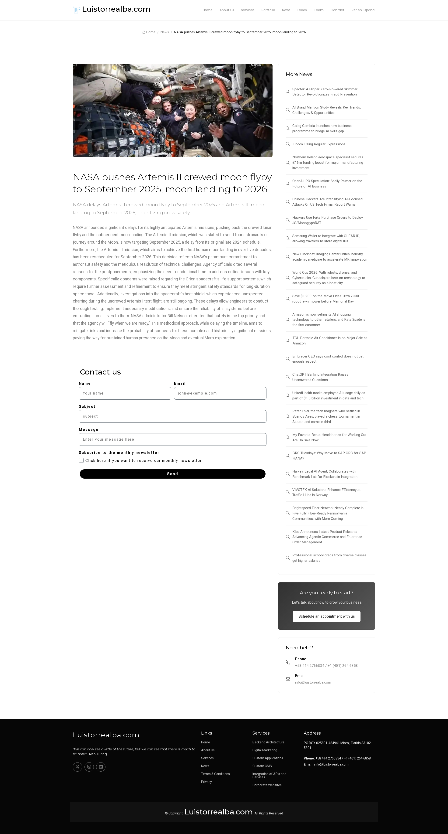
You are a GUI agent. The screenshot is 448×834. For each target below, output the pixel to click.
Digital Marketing (264, 750)
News (286, 10)
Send (172, 474)
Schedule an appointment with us (326, 616)
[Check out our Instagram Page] (89, 767)
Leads (302, 10)
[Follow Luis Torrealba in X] (77, 767)
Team (319, 10)
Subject (87, 406)
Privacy (206, 781)
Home (208, 10)
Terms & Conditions (215, 774)
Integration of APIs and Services (269, 775)
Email (180, 383)
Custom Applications (267, 758)
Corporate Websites (267, 785)
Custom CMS (262, 766)
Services (248, 10)
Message (89, 429)
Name (85, 383)
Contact (337, 10)
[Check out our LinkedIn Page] (100, 767)
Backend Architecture (268, 742)
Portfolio (268, 10)
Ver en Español (363, 10)
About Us (227, 10)
